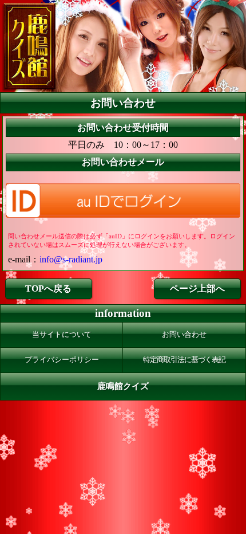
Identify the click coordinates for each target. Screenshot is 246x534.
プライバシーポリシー (62, 360)
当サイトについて (62, 335)
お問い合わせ (184, 335)
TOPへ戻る (48, 288)
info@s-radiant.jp (70, 259)
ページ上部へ (197, 288)
